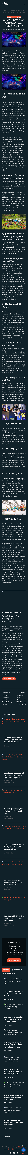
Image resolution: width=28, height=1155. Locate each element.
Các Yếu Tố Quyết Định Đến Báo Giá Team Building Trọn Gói (7, 698)
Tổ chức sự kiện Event (14, 17)
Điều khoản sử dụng (17, 1149)
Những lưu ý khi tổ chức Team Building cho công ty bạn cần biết (14, 1122)
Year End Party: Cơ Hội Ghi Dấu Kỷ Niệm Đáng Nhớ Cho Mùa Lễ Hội (14, 847)
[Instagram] (14, 1153)
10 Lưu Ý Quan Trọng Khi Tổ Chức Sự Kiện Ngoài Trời (13, 811)
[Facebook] (10, 1153)
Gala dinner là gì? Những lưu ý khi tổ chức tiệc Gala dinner (14, 918)
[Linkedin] (17, 1153)
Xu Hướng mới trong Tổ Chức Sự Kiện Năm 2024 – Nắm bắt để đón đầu (20, 698)
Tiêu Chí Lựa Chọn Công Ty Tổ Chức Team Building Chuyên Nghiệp (13, 1097)
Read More (8, 999)
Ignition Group (9, 29)
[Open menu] (24, 3)
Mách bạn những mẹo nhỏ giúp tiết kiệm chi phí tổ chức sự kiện (13, 882)
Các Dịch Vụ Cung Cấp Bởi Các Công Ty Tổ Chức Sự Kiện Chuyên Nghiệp (14, 775)
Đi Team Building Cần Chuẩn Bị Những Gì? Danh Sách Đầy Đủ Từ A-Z (13, 1072)
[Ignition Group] (5, 3)
